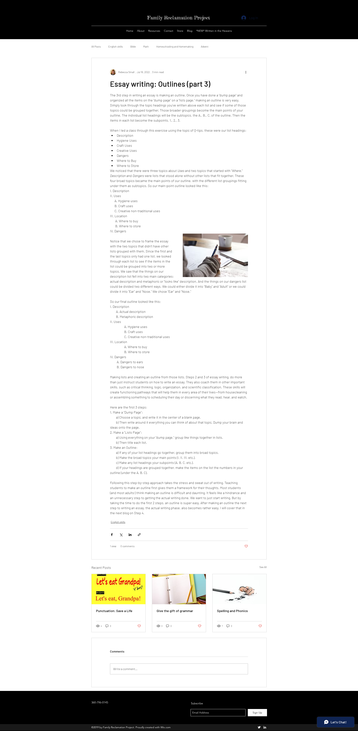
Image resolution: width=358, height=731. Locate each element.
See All (263, 567)
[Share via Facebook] (112, 534)
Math (146, 46)
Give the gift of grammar (175, 611)
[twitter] (259, 727)
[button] (180, 31)
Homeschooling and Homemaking (174, 46)
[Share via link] (139, 534)
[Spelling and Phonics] (239, 589)
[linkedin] (265, 727)
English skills (115, 46)
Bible (133, 46)
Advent (204, 46)
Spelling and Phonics (232, 611)
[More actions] (246, 72)
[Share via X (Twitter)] (121, 534)
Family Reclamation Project (178, 18)
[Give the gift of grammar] (179, 589)
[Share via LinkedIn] (130, 534)
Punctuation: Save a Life (114, 611)
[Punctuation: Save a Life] (118, 589)
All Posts (96, 46)
